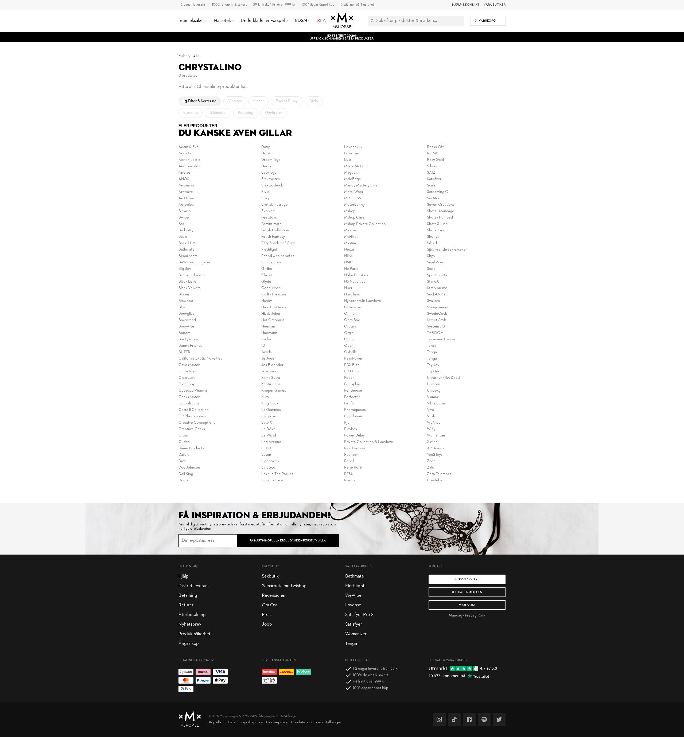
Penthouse (353, 391)
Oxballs (350, 352)
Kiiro (265, 397)
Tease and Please (441, 339)
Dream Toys (270, 160)
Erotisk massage (274, 205)
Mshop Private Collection (365, 224)
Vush (431, 416)
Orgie (349, 333)
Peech (349, 378)
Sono (431, 269)
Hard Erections (273, 307)
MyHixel (350, 237)
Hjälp (183, 576)
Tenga (432, 352)
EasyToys (268, 173)
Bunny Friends (190, 346)
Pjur (347, 423)
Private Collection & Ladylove (368, 442)
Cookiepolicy (277, 722)
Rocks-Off (435, 147)
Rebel (349, 461)
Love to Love (272, 480)
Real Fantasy (354, 448)
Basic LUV (186, 243)
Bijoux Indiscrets (191, 275)
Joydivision (270, 371)
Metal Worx (353, 192)
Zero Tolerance (439, 474)
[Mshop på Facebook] (469, 719)
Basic (182, 237)
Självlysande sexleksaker (447, 250)
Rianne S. (351, 480)
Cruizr (183, 436)
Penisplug (352, 384)
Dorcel (183, 480)
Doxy (265, 147)
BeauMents (187, 256)
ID (263, 346)
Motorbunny (354, 205)
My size (350, 230)
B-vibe (183, 218)
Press (267, 615)
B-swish (184, 211)
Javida (266, 352)
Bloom (183, 295)
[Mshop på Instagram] (439, 719)
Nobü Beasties (356, 275)
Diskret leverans (193, 586)
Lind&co (268, 468)
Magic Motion (355, 166)
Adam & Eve (188, 147)
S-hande (434, 166)
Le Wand (268, 436)
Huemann (269, 333)
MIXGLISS (352, 198)
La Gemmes (271, 410)
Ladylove (268, 416)
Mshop (184, 56)
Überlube (434, 480)
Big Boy (184, 269)
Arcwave (185, 192)
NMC (348, 262)
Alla (196, 56)
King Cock (269, 403)
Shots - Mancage (440, 211)
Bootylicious (188, 339)
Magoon (351, 173)
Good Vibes (271, 288)
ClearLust (186, 378)
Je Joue (267, 359)
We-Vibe (434, 423)
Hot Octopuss (272, 320)
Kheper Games (273, 391)
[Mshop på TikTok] (454, 719)
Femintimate (271, 224)
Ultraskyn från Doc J (443, 378)
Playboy (350, 429)
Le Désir (268, 429)
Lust (347, 160)
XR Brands (435, 448)
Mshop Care (354, 218)
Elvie (265, 192)
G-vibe (266, 269)
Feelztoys (269, 218)
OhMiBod (352, 320)
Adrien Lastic (189, 160)
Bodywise (186, 327)
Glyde (266, 282)
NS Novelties (354, 282)
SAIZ (431, 173)
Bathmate (186, 250)
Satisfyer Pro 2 (359, 615)
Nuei (348, 288)
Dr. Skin (267, 153)
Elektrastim (270, 179)
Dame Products (191, 448)
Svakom (433, 301)
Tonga (432, 359)
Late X (266, 423)
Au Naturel (187, 198)
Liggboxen (270, 461)
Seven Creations (440, 205)
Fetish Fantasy (273, 237)
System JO (436, 327)
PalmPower (353, 359)
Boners (184, 333)
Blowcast (185, 301)
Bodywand (187, 320)
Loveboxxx (353, 147)
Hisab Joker (271, 314)
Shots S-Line (437, 224)
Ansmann (186, 186)
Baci (181, 224)
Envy (265, 198)
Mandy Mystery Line (361, 186)
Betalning (187, 595)
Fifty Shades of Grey (278, 243)
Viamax (433, 397)
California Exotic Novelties (200, 359)
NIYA (348, 256)
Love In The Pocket (277, 474)
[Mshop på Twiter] (499, 719)
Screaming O (437, 192)
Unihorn (433, 384)
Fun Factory (271, 262)
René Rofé (353, 468)
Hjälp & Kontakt (465, 4)
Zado (431, 461)
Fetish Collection (275, 230)
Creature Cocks (191, 429)
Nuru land (352, 295)
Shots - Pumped (440, 218)
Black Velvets (189, 288)
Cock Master (189, 397)
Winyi (431, 429)
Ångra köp (188, 643)
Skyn (431, 256)
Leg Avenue (271, 442)
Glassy (266, 275)
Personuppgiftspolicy (245, 722)
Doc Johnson (189, 468)
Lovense (351, 153)
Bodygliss (186, 314)
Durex (266, 166)
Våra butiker (495, 4)
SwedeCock (437, 314)
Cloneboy (186, 384)
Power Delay (354, 436)
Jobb (267, 624)
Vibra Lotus (436, 403)
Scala (431, 186)
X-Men (432, 442)
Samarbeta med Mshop (284, 586)
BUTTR (184, 352)
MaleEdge (352, 179)
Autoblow (186, 205)
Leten (266, 455)
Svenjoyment (438, 307)
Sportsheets (437, 275)
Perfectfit (352, 397)
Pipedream (353, 416)
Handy (266, 301)
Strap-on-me (437, 288)
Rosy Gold (435, 160)
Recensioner (274, 595)
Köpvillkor (217, 722)
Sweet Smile (437, 320)
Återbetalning (192, 615)
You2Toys (434, 455)
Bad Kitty (185, 230)
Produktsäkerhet (194, 634)
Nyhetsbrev (189, 624)
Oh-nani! (351, 314)
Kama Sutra (270, 378)
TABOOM (435, 333)
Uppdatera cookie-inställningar (316, 722)
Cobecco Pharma (192, 391)
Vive (430, 410)
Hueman (268, 327)
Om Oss (270, 605)
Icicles (266, 339)
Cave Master (189, 365)
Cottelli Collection (193, 410)
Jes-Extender (272, 365)
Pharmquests (355, 410)
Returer (185, 605)
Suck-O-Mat (437, 295)
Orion (349, 339)
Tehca (432, 346)
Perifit (349, 403)
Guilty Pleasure (273, 295)
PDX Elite (352, 365)
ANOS (183, 179)
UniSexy (434, 391)
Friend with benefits (277, 256)
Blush (183, 307)
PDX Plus (351, 371)
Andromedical (189, 166)
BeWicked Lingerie (194, 262)
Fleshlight (269, 250)
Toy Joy (433, 365)
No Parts (351, 269)
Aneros (184, 173)
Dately (183, 455)
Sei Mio (433, 198)
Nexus (349, 250)
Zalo (430, 468)
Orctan (350, 327)
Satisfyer (434, 179)
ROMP (432, 153)
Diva (182, 461)
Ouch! (349, 346)
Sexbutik (270, 576)
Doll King (185, 474)
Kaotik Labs (270, 384)
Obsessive (352, 307)
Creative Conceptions (196, 423)
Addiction (186, 153)
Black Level (187, 282)
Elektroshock (272, 186)
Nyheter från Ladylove (362, 301)
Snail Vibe (435, 262)
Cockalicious (188, 403)
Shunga (433, 237)
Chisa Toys (187, 371)
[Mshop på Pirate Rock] (484, 719)
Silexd (432, 243)
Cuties (183, 442)
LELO (266, 448)
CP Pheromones (192, 416)
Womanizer (436, 436)
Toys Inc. (434, 371)
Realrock (351, 455)
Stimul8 (433, 282)
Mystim (350, 243)
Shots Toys (435, 230)
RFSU (348, 474)
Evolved (268, 211)
